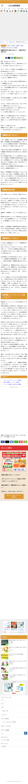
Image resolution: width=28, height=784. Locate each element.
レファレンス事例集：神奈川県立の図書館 (12, 384)
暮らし (5, 8)
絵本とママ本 (3, 45)
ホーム (2, 8)
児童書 (16, 47)
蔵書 (22, 45)
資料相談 (3, 47)
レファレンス (10, 47)
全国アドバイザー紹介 (6, 726)
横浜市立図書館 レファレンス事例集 (11, 382)
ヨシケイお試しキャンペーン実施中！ (14, 496)
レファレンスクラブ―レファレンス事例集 (12, 380)
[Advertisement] (14, 26)
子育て (9, 8)
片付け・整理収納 (20, 8)
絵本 (9, 45)
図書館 (18, 45)
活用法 (13, 45)
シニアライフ (13, 8)
